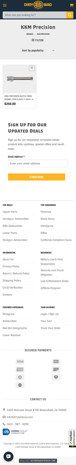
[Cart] (71, 5)
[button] (72, 438)
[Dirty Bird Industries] (38, 5)
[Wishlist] (32, 68)
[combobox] (34, 15)
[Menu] (5, 5)
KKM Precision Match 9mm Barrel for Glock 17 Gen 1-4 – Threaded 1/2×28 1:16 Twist (19, 99)
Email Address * (16, 156)
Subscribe (36, 177)
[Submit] (69, 14)
